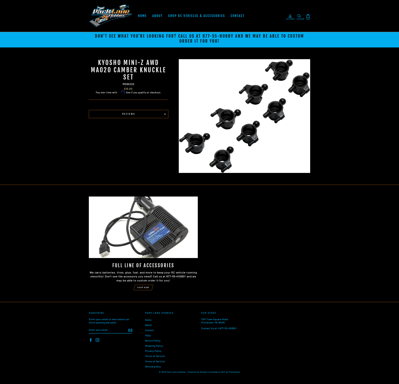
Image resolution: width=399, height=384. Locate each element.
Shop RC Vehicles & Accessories (196, 16)
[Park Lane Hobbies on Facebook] (91, 340)
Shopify (203, 372)
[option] (199, 40)
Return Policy (153, 340)
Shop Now (143, 287)
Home (142, 16)
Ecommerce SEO (217, 372)
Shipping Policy (154, 345)
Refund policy (153, 366)
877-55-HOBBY (218, 36)
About (157, 16)
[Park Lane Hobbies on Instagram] (97, 340)
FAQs (148, 335)
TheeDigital (234, 372)
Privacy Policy (153, 351)
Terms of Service (155, 356)
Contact (238, 16)
